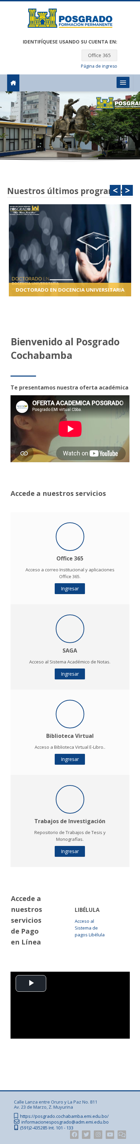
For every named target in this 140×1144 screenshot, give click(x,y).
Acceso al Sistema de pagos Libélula (90, 928)
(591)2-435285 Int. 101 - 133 (46, 1127)
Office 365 (99, 55)
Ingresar (70, 588)
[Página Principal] (70, 19)
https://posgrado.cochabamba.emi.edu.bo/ (64, 1116)
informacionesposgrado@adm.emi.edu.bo (65, 1122)
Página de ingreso (99, 66)
